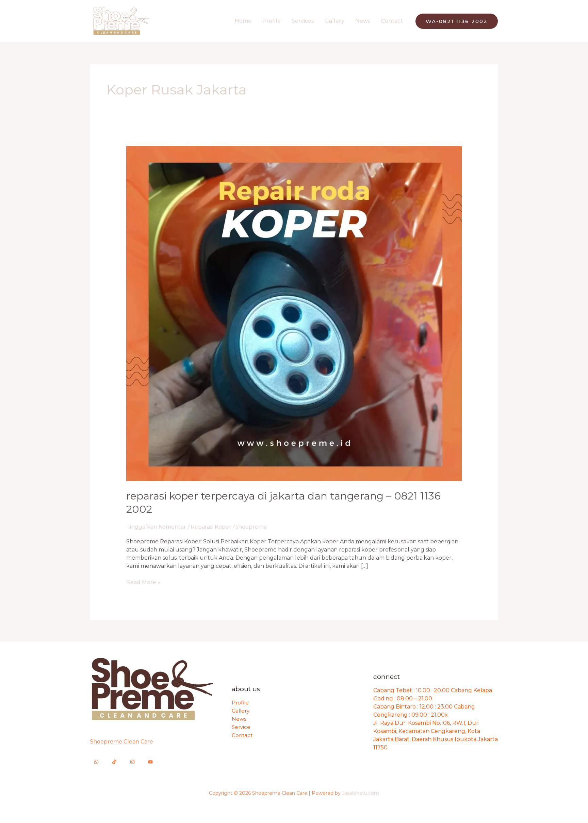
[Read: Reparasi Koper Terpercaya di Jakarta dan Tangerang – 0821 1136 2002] (294, 313)
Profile (271, 21)
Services (303, 21)
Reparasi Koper (211, 527)
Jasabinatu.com (360, 793)
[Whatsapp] (96, 761)
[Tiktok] (114, 761)
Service (241, 727)
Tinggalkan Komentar (156, 527)
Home (243, 21)
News (362, 21)
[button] (456, 21)
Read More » (143, 581)
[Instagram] (132, 761)
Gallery (334, 21)
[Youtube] (150, 761)
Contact (392, 21)
